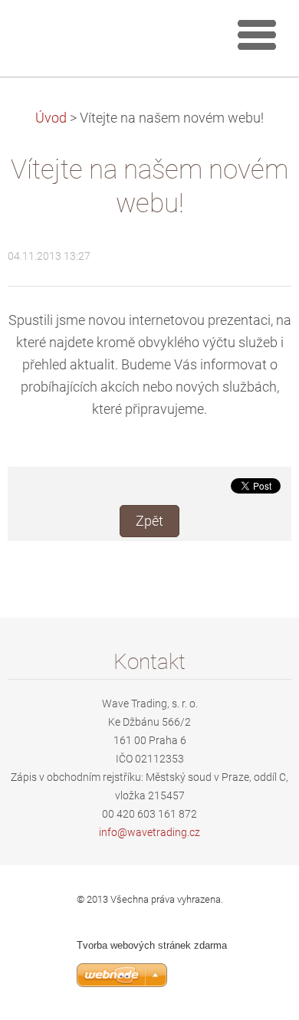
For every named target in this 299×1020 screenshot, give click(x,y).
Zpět (149, 521)
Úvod (51, 118)
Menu (257, 34)
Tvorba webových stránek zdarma (152, 945)
